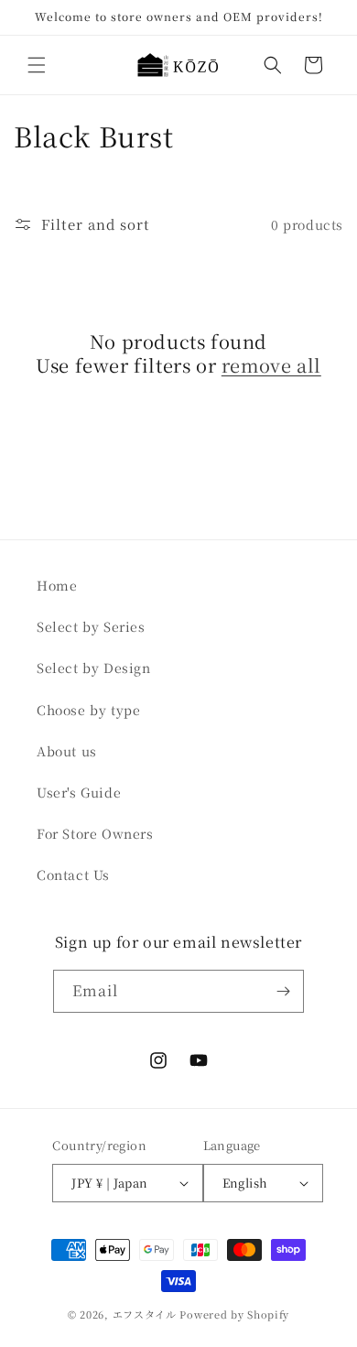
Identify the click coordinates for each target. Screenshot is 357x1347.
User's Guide (79, 792)
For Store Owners (95, 833)
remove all (271, 365)
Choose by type (88, 710)
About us (67, 751)
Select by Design (94, 667)
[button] (36, 65)
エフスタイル (145, 1314)
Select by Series (91, 626)
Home (57, 585)
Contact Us (73, 874)
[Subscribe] (283, 991)
